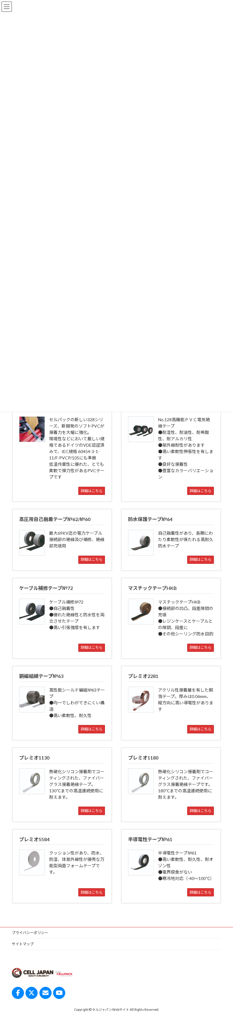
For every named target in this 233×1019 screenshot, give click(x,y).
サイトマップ (23, 944)
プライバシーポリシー (30, 932)
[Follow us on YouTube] (59, 993)
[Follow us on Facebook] (18, 993)
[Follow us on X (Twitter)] (31, 993)
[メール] (45, 993)
